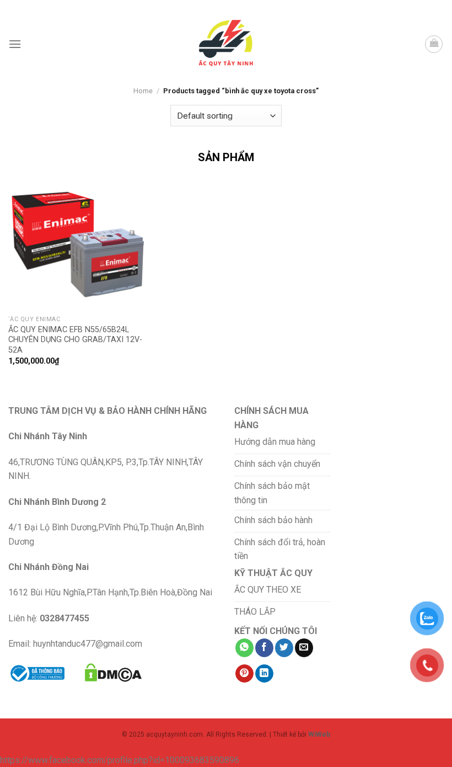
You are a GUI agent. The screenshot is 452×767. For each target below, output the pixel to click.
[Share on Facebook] (264, 647)
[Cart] (434, 44)
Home (143, 91)
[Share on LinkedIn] (264, 673)
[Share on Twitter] (284, 647)
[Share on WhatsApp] (244, 647)
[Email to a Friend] (304, 647)
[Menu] (14, 43)
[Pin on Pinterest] (244, 673)
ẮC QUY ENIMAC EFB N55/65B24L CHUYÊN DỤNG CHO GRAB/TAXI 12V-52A (75, 340)
